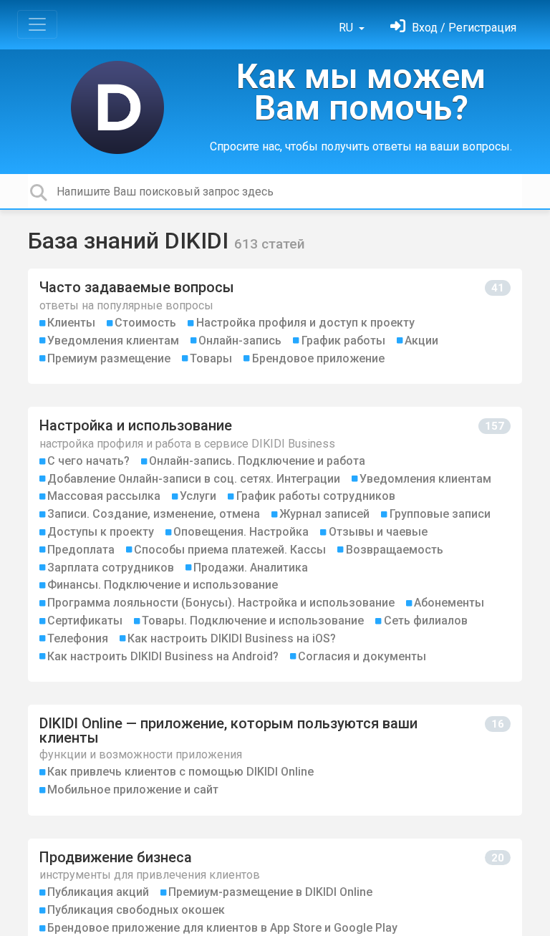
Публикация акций (98, 892)
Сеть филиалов (426, 620)
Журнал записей (324, 514)
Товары (211, 358)
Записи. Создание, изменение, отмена (153, 514)
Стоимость (145, 322)
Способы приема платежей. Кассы (230, 549)
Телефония (77, 638)
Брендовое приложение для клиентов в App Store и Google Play (222, 928)
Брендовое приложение (318, 358)
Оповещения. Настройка (241, 532)
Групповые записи (440, 514)
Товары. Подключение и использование (253, 620)
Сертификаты (84, 620)
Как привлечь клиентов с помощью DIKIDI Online (180, 771)
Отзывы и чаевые (378, 532)
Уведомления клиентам (113, 340)
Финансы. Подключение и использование (162, 585)
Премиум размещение (108, 358)
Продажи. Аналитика (250, 567)
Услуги (198, 496)
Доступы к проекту (100, 532)
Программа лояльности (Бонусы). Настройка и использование (221, 602)
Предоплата (81, 549)
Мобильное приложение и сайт (132, 789)
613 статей (269, 244)
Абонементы (449, 602)
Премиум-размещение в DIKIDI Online (270, 892)
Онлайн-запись (239, 340)
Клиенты (71, 322)
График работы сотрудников (315, 496)
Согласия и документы (362, 656)
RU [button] (347, 27)
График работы (343, 340)
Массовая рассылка (103, 496)
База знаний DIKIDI (131, 240)
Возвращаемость (394, 549)
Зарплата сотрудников (110, 567)
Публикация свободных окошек (136, 910)
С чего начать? (88, 461)
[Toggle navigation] (37, 24)
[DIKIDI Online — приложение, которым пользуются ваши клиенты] (275, 760)
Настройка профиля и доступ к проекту (305, 322)
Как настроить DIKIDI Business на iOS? (231, 638)
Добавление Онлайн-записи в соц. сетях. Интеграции (193, 479)
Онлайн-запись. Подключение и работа (257, 461)
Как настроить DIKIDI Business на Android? (163, 656)
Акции (421, 340)
